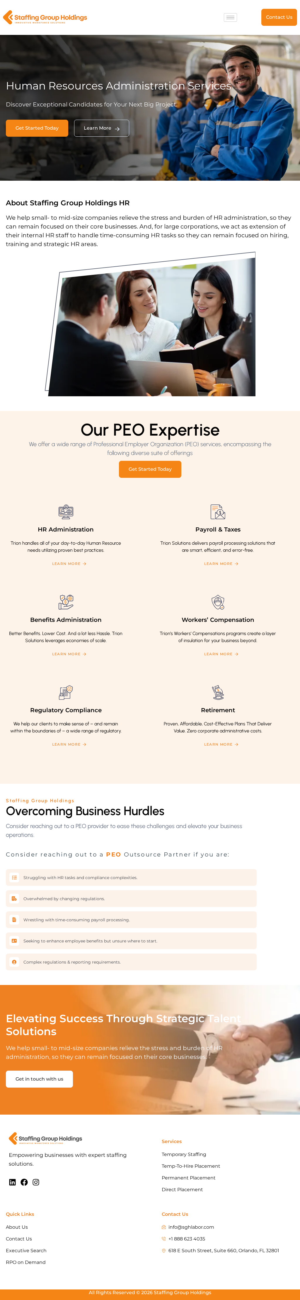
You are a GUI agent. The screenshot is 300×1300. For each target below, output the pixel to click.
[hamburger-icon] (230, 17)
